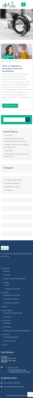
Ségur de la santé (10, 341)
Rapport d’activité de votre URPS (14, 278)
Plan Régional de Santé (11, 337)
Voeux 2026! (8, 150)
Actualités (5, 292)
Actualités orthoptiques (12, 187)
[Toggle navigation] (23, 4)
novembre (20, 28)
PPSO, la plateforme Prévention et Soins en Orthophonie (12, 68)
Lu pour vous (6, 320)
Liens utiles (6, 334)
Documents (7, 317)
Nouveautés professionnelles (13, 313)
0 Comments (16, 61)
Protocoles (7, 323)
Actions (6, 282)
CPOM (7, 285)
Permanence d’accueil (12, 289)
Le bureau (7, 275)
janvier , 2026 (14, 367)
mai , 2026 (13, 358)
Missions (6, 271)
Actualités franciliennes (12, 183)
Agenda (4, 306)
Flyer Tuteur (8, 135)
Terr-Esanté (7, 327)
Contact (4, 344)
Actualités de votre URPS (13, 180)
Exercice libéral (7, 310)
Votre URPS (6, 268)
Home (8, 28)
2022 (13, 28)
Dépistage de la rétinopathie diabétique (17, 331)
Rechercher (27, 119)
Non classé (8, 190)
